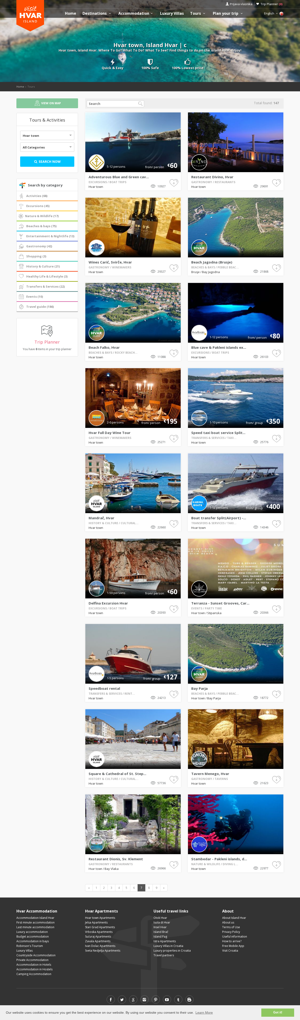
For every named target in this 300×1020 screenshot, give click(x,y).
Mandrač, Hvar (101, 518)
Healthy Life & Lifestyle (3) (47, 276)
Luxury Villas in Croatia (168, 946)
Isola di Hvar (162, 922)
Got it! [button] (277, 1012)
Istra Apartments (165, 941)
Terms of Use (231, 927)
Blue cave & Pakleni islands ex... (218, 347)
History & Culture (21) (43, 266)
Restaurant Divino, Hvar (212, 176)
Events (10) (34, 296)
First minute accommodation (35, 922)
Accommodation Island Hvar (35, 918)
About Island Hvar (234, 918)
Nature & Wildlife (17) (42, 216)
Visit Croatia (230, 951)
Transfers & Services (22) (45, 286)
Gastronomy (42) (39, 246)
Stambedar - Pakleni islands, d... (219, 859)
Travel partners (164, 955)
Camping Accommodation (33, 974)
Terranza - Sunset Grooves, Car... (220, 603)
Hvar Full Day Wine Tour (110, 432)
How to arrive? (231, 941)
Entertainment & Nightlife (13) (50, 236)
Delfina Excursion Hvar (108, 603)
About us (228, 922)
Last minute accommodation (35, 927)
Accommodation (133, 13)
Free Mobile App (233, 946)
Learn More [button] (204, 1012)
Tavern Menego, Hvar (210, 773)
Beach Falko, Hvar (104, 347)
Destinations (95, 13)
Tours (196, 13)
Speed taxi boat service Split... (218, 432)
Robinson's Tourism (29, 946)
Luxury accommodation (32, 932)
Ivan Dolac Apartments (100, 946)
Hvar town (31, 136)
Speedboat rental (104, 688)
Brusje (195, 272)
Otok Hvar (160, 918)
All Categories (34, 147)
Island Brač (161, 932)
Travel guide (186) (40, 306)
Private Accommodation (32, 960)
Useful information (234, 936)
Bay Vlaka (112, 869)
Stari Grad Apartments (100, 927)
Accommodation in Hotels (33, 965)
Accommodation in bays (32, 941)
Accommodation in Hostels (34, 969)
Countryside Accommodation (36, 955)
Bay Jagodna (211, 272)
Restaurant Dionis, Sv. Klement (116, 859)
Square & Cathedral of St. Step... (117, 773)
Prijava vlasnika (241, 4)
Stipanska (214, 613)
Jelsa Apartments (96, 922)
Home (70, 13)
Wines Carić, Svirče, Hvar (110, 262)
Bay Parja (199, 688)
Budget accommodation (32, 936)
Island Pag (160, 936)
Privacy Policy (231, 932)
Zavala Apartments (97, 941)
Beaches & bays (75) (41, 226)
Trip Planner (271, 4)
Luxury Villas (172, 13)
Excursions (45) (37, 206)
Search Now (49, 161)
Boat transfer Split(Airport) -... (218, 518)
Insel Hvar (160, 927)
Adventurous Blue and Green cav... (119, 176)
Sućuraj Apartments (98, 936)
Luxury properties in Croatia (172, 951)
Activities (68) (36, 196)
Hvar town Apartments (100, 918)
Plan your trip (226, 13)
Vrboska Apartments (98, 932)
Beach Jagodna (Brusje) (211, 262)
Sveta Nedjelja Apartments (102, 951)
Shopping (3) (36, 256)
